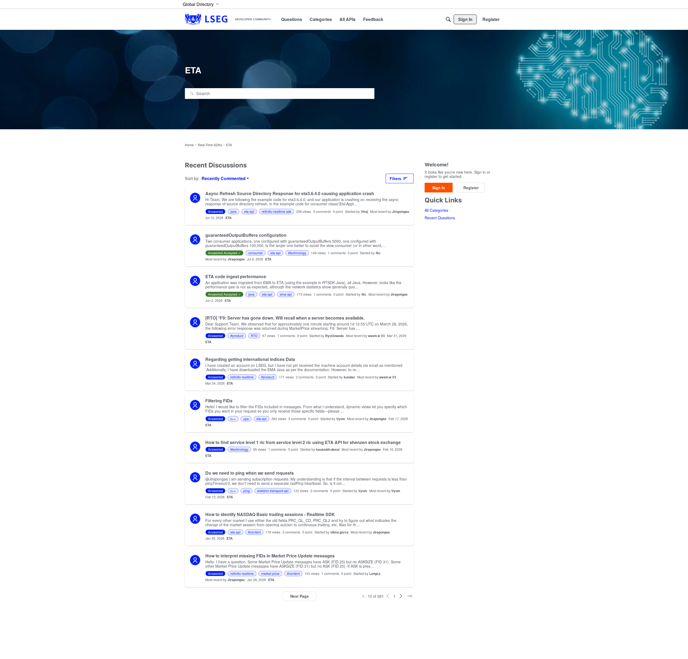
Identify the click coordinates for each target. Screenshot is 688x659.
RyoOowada (334, 335)
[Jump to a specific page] (409, 596)
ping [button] (246, 490)
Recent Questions (440, 218)
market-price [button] (270, 573)
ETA (228, 217)
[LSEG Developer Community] (228, 19)
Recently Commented (224, 178)
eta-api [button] (249, 211)
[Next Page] (401, 596)
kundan (349, 377)
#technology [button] (297, 252)
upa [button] (246, 418)
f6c (378, 252)
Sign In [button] (438, 188)
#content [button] (254, 532)
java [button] (233, 211)
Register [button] (471, 188)
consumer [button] (255, 252)
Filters (395, 178)
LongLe (375, 573)
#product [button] (236, 335)
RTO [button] (254, 335)
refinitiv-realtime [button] (242, 377)
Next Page (299, 596)
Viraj (364, 211)
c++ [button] (233, 418)
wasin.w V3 (376, 335)
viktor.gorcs (339, 532)
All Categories (436, 210)
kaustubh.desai (327, 449)
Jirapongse (400, 211)
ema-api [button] (286, 294)
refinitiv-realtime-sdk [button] (276, 211)
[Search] (448, 19)
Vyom (340, 418)
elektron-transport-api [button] (273, 490)
